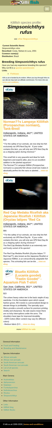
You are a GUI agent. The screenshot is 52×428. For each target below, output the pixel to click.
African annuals (10, 357)
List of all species (11, 368)
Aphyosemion (9, 382)
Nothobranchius (10, 390)
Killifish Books (9, 410)
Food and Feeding (11, 345)
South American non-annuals (16, 365)
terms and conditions (11, 82)
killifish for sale (28, 329)
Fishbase (14, 74)
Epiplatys (7, 385)
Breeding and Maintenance (15, 348)
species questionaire (24, 68)
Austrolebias (9, 379)
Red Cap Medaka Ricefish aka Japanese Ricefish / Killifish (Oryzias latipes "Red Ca (25, 216)
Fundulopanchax (11, 387)
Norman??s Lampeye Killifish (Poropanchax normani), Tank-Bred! (25, 125)
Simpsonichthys (10, 395)
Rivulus (7, 393)
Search (7, 370)
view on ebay (29, 324)
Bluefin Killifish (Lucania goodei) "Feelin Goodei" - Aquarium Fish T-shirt (22, 277)
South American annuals (14, 362)
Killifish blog (8, 407)
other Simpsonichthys (28, 39)
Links (6, 404)
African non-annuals (12, 360)
